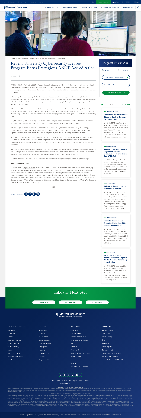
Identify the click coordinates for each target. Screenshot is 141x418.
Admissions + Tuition (70, 7)
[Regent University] (16, 7)
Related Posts (108, 105)
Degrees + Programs (51, 7)
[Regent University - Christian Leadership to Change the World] (70, 315)
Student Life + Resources (110, 7)
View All (126, 105)
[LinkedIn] (72, 375)
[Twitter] (60, 375)
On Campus (11, 2)
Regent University (29, 168)
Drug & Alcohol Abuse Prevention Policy (89, 415)
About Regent (128, 7)
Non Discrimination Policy (51, 415)
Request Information (103, 2)
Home (3, 2)
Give (93, 2)
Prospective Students (89, 7)
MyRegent (136, 2)
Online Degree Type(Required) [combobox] (113, 77)
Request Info (70, 303)
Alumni (41, 2)
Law (26, 2)
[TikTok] (80, 375)
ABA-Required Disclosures (68, 415)
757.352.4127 (76, 384)
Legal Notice (29, 415)
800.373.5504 (126, 2)
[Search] (138, 7)
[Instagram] (68, 375)
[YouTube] (76, 375)
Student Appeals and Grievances (111, 415)
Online (20, 2)
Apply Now (115, 2)
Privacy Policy (39, 415)
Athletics (33, 2)
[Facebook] (64, 375)
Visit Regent (97, 303)
